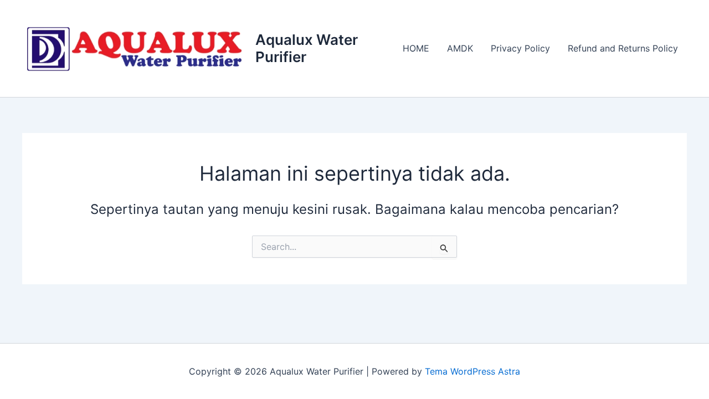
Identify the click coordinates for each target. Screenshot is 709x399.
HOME (416, 48)
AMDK (460, 48)
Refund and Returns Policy (623, 48)
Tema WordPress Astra (472, 371)
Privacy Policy (520, 48)
